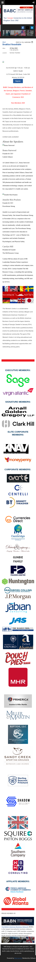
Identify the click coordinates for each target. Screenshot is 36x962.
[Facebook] (22, 27)
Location (4, 53)
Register (18, 81)
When (3, 48)
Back (4, 42)
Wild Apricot (18, 958)
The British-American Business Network (15, 927)
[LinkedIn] (32, 27)
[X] (27, 27)
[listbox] (25, 42)
